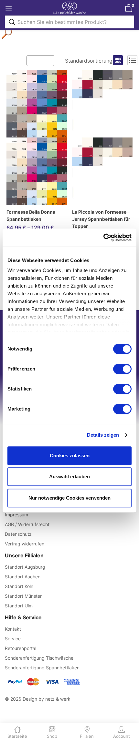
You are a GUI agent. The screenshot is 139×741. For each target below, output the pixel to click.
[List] (132, 60)
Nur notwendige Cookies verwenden (69, 498)
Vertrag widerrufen (24, 543)
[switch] (122, 369)
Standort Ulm (19, 605)
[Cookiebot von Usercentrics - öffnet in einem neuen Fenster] (103, 237)
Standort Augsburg (25, 567)
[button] (128, 8)
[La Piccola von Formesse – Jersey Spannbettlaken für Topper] (102, 137)
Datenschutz (18, 534)
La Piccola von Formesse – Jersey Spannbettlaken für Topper (101, 219)
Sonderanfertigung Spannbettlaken (42, 667)
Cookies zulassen (70, 455)
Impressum (16, 514)
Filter (43, 60)
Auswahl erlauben (69, 476)
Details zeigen (103, 435)
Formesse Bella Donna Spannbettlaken (30, 215)
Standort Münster (23, 596)
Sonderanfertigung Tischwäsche (39, 658)
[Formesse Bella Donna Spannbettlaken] (36, 137)
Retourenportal (20, 648)
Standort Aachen (22, 576)
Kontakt (13, 629)
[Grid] (118, 60)
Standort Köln (19, 586)
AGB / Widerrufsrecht (27, 524)
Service (13, 638)
